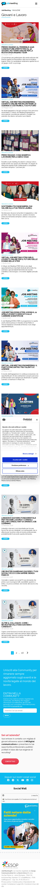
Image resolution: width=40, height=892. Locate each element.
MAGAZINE (16, 10)
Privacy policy (6, 882)
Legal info (20, 884)
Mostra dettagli (28, 454)
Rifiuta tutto (20, 471)
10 (22, 653)
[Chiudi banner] (37, 420)
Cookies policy (17, 882)
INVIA (7, 715)
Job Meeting (6, 10)
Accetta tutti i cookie (20, 459)
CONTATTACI (10, 761)
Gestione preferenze (19, 465)
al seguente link (16, 706)
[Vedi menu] (36, 3)
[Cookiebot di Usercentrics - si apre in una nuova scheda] (24, 419)
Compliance (11, 884)
